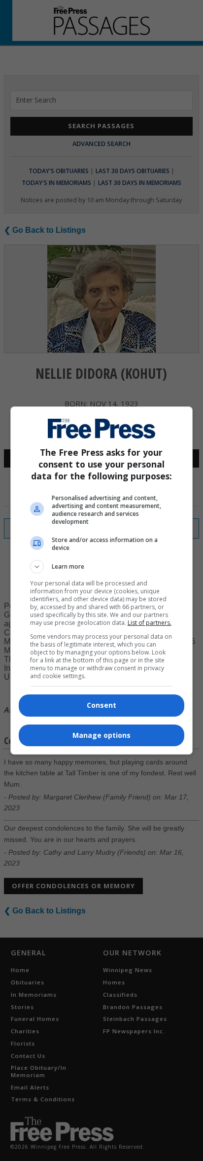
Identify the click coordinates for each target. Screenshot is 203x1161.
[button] (101, 567)
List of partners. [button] (149, 622)
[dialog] (101, 580)
